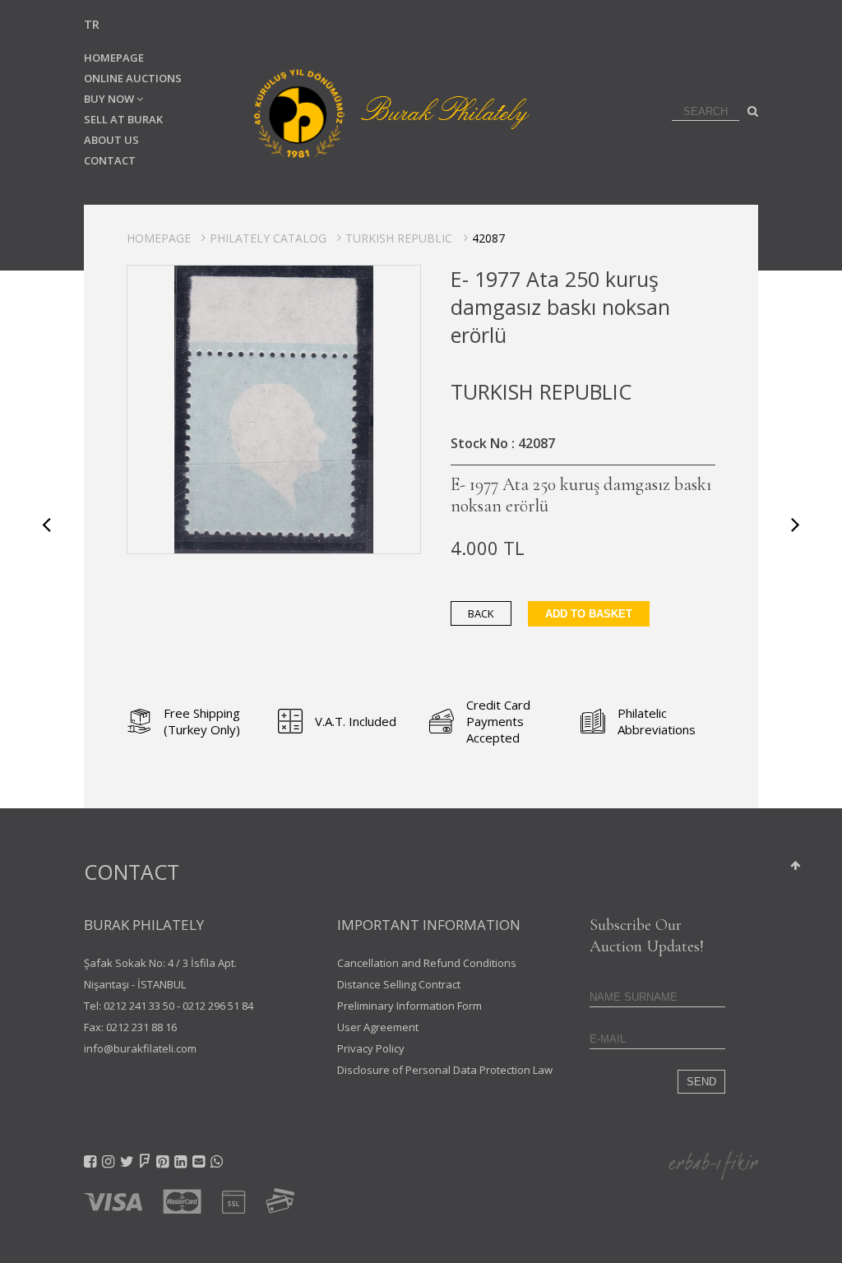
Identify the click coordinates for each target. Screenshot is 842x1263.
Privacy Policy (371, 1048)
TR (91, 24)
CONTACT (110, 160)
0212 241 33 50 (139, 1005)
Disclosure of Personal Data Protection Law (445, 1069)
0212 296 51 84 (218, 1005)
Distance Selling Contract (398, 984)
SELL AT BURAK (123, 119)
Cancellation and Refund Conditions (426, 962)
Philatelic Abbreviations (657, 721)
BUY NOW (110, 98)
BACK (481, 613)
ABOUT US (111, 139)
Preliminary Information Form (409, 1005)
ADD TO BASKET (588, 614)
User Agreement (378, 1027)
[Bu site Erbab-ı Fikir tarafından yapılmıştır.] (713, 1164)
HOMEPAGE (114, 57)
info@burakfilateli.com (140, 1048)
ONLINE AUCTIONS (133, 78)
